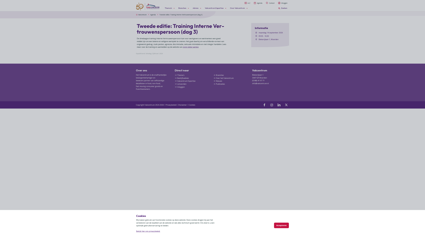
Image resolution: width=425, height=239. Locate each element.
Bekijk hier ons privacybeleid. (148, 231)
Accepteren (281, 225)
